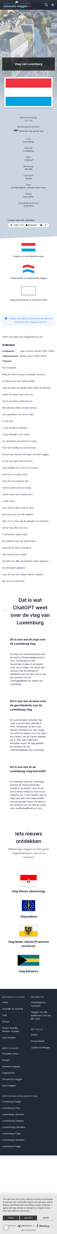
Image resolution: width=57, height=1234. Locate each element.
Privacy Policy (31, 1230)
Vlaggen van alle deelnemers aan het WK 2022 (41, 1015)
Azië (4, 1015)
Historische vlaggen (12, 1079)
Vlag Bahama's (28, 971)
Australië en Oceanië (12, 1008)
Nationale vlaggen (13, 997)
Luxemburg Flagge (11, 1101)
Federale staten (10, 1053)
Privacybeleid (37, 1041)
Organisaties (8, 1072)
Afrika (5, 1002)
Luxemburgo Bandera (13, 1114)
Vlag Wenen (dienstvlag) (28, 891)
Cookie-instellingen (40, 1047)
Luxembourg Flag (11, 1108)
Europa (5, 1021)
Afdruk (34, 1034)
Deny (11, 1218)
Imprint (23, 1230)
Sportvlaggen (9, 1085)
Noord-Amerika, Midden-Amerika (10, 1030)
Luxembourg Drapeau (13, 1120)
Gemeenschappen (11, 1066)
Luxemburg (28, 142)
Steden (6, 1060)
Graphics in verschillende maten (28, 256)
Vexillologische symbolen (38, 1004)
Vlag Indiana (28, 916)
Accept (28, 1218)
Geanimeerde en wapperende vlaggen (28, 278)
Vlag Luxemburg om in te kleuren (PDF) (28, 300)
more (46, 1218)
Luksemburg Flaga (11, 1133)
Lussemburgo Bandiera (13, 1127)
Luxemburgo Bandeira (13, 1139)
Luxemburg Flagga (11, 1146)
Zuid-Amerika (8, 1037)
